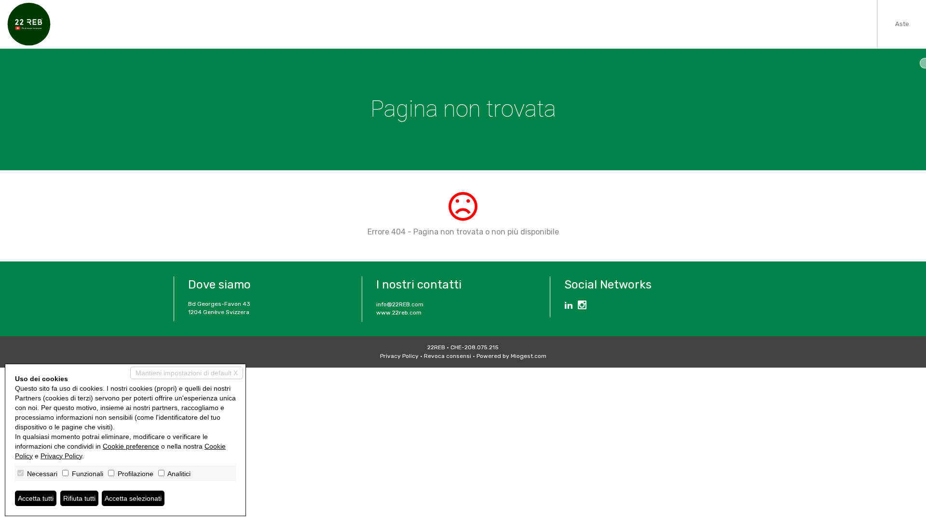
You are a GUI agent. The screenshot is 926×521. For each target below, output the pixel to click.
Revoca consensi (447, 356)
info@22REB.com (399, 304)
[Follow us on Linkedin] (568, 306)
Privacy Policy (399, 356)
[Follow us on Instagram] (582, 306)
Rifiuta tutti (79, 498)
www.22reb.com (399, 312)
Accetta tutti (36, 498)
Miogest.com (528, 356)
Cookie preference (131, 446)
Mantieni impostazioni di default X (187, 373)
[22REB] (29, 24)
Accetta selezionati (133, 498)
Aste (902, 23)
